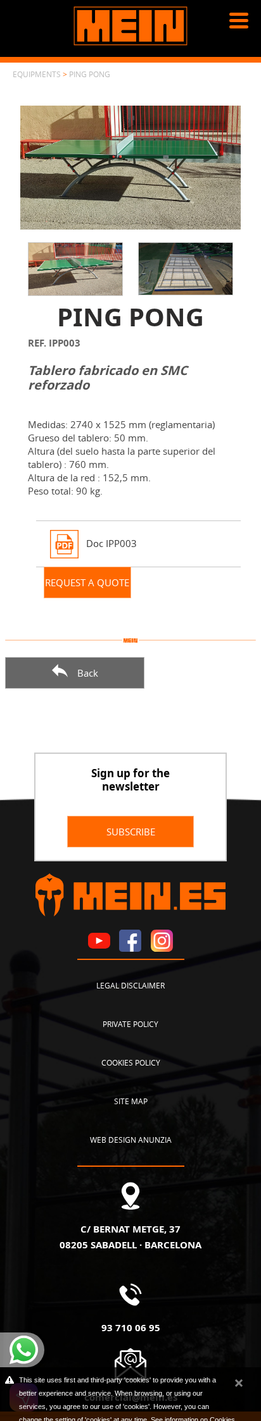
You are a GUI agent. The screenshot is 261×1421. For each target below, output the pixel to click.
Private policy (130, 1024)
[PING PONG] (130, 166)
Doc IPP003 (111, 542)
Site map (131, 1101)
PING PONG (89, 74)
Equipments (37, 74)
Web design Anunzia (131, 1140)
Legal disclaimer (130, 985)
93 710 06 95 (130, 1327)
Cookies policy (130, 1062)
